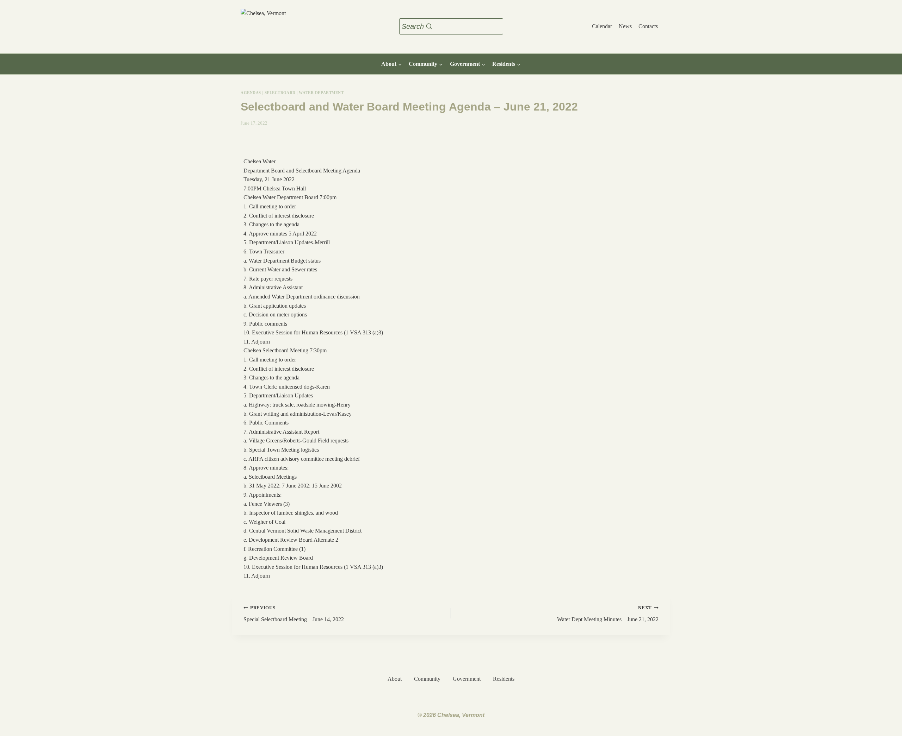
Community (427, 679)
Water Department (321, 92)
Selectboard (280, 92)
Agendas (251, 92)
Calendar (602, 26)
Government (467, 679)
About (395, 679)
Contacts (648, 26)
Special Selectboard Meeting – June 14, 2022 (293, 613)
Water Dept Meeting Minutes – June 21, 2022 (608, 613)
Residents (503, 679)
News (625, 26)
